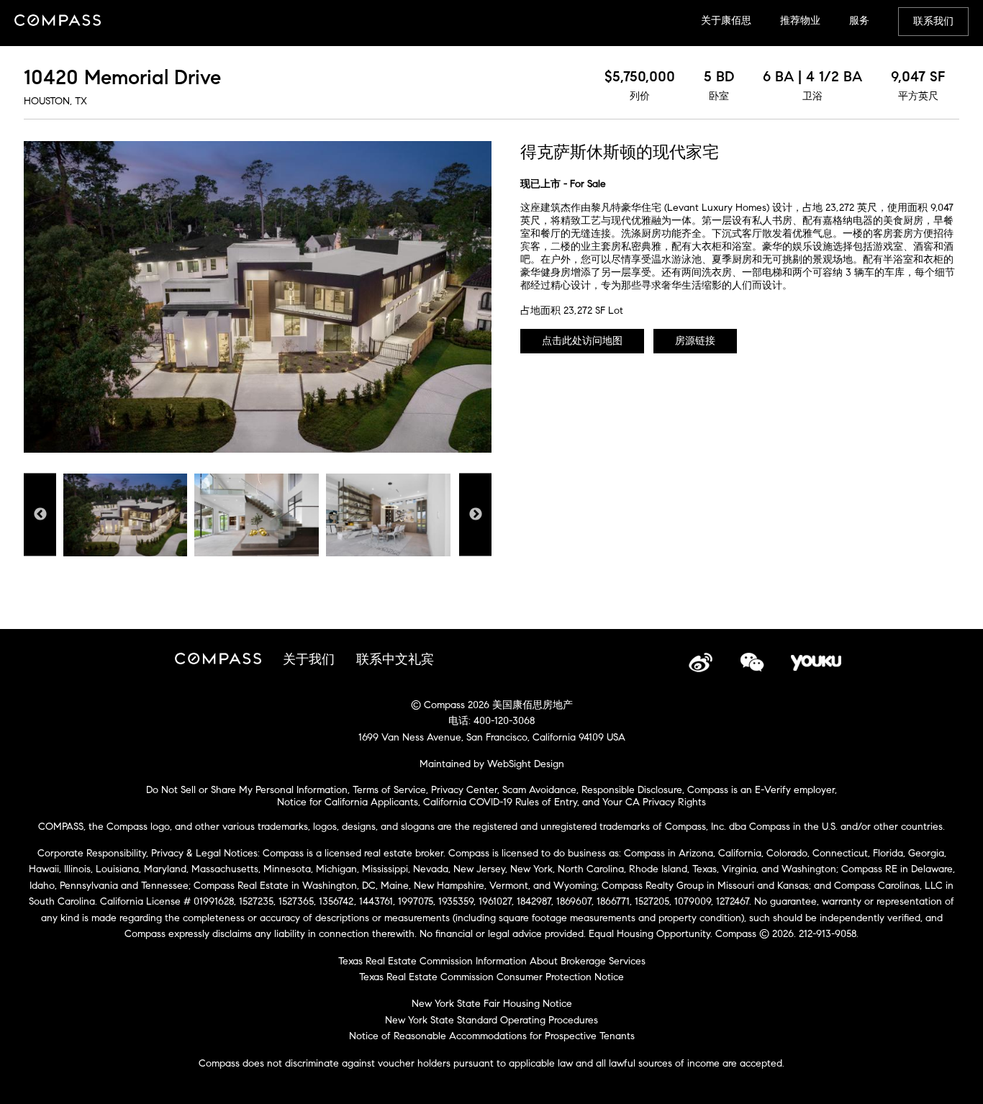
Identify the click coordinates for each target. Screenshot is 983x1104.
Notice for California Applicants (347, 802)
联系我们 (933, 21)
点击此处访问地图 (582, 341)
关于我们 (309, 659)
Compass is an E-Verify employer (761, 790)
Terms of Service (389, 790)
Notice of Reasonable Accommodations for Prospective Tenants (492, 1036)
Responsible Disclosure (631, 790)
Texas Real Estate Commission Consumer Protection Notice (491, 977)
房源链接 (695, 341)
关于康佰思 (726, 20)
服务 (859, 20)
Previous (40, 514)
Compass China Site (57, 21)
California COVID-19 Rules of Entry (500, 802)
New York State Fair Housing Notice (492, 1003)
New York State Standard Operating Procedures (491, 1020)
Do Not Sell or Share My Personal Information (247, 790)
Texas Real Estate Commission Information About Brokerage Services (491, 961)
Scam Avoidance (539, 790)
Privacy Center (464, 790)
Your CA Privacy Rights (654, 802)
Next (475, 514)
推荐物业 (800, 20)
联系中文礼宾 (395, 659)
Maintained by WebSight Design (492, 764)
